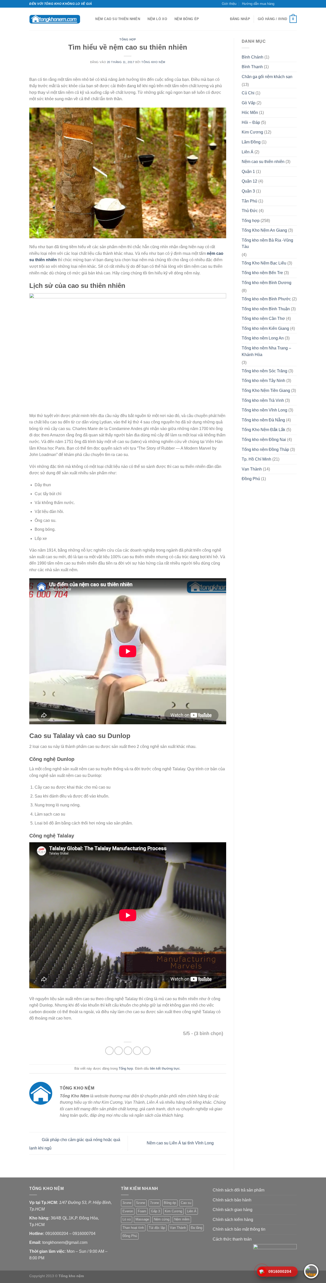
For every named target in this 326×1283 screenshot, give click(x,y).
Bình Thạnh (252, 67)
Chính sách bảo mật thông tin (239, 1229)
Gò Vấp (248, 103)
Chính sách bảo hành (232, 1200)
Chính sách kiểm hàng (233, 1219)
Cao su (186, 1203)
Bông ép (170, 1203)
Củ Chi (248, 93)
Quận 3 (248, 191)
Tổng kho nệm (153, 62)
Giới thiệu (229, 4)
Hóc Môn (250, 112)
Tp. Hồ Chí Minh (256, 459)
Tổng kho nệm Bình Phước (266, 299)
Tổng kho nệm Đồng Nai (264, 439)
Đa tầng (196, 1228)
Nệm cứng (161, 1219)
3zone (127, 1203)
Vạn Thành (252, 469)
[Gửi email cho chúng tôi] (289, 4)
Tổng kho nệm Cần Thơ (263, 318)
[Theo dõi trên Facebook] (279, 4)
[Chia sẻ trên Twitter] (118, 1050)
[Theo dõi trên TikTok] (284, 4)
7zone (154, 1203)
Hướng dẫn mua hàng (258, 4)
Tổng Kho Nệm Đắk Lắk (263, 429)
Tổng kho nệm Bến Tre (262, 273)
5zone (140, 1203)
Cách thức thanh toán (232, 1239)
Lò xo (127, 1219)
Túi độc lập (157, 1228)
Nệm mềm (181, 1219)
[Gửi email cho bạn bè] (128, 1050)
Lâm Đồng (251, 142)
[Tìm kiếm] (90, 19)
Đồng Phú (251, 479)
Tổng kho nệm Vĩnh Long (264, 410)
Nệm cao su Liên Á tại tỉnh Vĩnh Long (181, 1143)
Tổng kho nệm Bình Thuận (266, 309)
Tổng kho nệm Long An (263, 338)
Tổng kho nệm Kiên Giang (265, 328)
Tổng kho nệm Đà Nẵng (263, 420)
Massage (142, 1219)
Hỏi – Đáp (251, 122)
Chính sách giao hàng (232, 1209)
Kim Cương (252, 132)
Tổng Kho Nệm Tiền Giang (266, 390)
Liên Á (247, 152)
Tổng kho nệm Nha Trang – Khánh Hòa (266, 351)
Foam (142, 1211)
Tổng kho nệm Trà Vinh (263, 400)
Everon (128, 1211)
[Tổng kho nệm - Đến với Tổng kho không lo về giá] (54, 19)
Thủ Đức (250, 211)
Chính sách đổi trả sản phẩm (238, 1190)
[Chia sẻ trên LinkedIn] (146, 1050)
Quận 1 (248, 171)
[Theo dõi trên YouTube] (294, 4)
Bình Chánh (252, 57)
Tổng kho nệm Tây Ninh (263, 380)
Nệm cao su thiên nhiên (117, 19)
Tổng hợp (127, 39)
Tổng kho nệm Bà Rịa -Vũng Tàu (267, 243)
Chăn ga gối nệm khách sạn (267, 77)
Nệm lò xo (157, 19)
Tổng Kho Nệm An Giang (264, 230)
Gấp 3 (155, 1211)
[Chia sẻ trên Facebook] (109, 1050)
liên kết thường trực (165, 1068)
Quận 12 (249, 181)
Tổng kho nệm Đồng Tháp (265, 449)
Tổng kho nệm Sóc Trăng (264, 371)
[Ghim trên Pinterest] (137, 1050)
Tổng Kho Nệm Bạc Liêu (264, 263)
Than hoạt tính (133, 1228)
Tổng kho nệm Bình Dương (266, 283)
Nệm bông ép (186, 19)
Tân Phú (249, 201)
